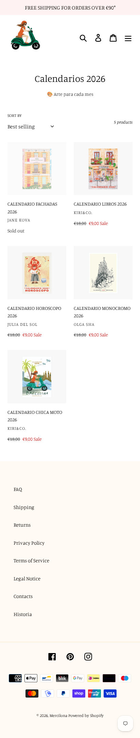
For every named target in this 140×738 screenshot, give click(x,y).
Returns (22, 525)
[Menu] (128, 38)
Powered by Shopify (86, 715)
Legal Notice (27, 578)
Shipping (24, 507)
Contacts (23, 596)
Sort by (14, 115)
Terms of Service (31, 560)
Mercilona (58, 715)
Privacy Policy (29, 543)
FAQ (18, 489)
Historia (23, 614)
